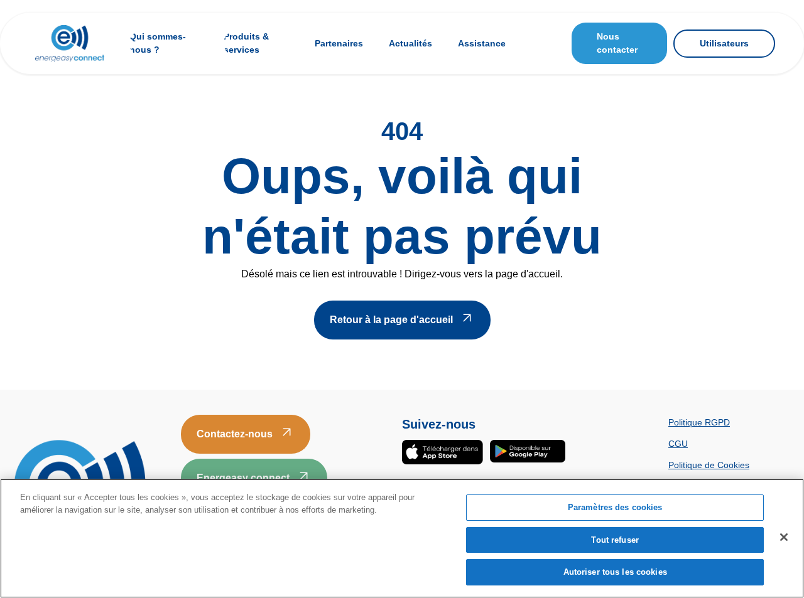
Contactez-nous (235, 434)
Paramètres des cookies (615, 507)
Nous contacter (617, 43)
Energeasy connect (243, 478)
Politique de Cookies (708, 465)
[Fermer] (784, 537)
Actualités (410, 43)
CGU (678, 444)
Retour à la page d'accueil (391, 319)
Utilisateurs (724, 43)
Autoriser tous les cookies (615, 572)
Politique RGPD (699, 422)
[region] (402, 538)
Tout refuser (615, 540)
